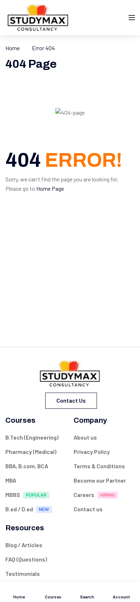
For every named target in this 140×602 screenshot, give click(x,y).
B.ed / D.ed (19, 509)
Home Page (50, 188)
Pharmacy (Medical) (30, 451)
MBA (10, 480)
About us (85, 437)
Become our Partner (100, 480)
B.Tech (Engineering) (32, 437)
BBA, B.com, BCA (26, 466)
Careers (84, 494)
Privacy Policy (92, 451)
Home (12, 47)
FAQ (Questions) (26, 559)
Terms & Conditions (99, 466)
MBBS (12, 494)
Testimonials (22, 573)
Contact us (71, 400)
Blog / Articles (23, 544)
